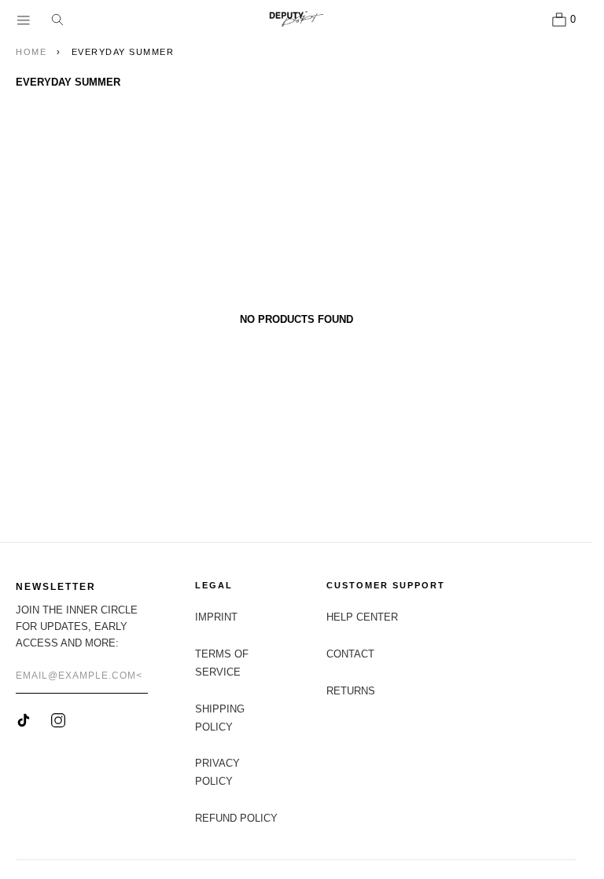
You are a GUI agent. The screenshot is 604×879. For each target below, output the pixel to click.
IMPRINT (216, 617)
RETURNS (350, 691)
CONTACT (350, 654)
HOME (31, 52)
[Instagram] (58, 720)
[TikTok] (23, 720)
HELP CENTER (362, 617)
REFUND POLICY (236, 818)
